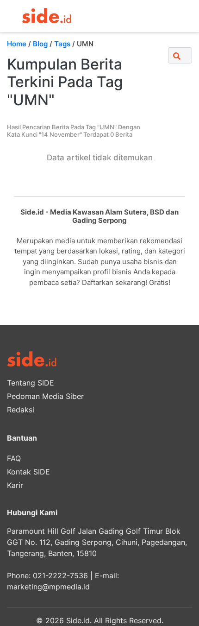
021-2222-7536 (60, 575)
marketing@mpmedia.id (48, 586)
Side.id (78, 620)
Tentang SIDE (30, 382)
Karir (15, 485)
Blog (40, 43)
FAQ (14, 458)
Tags (62, 43)
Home (16, 43)
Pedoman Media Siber (45, 396)
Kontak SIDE (28, 471)
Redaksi (20, 409)
